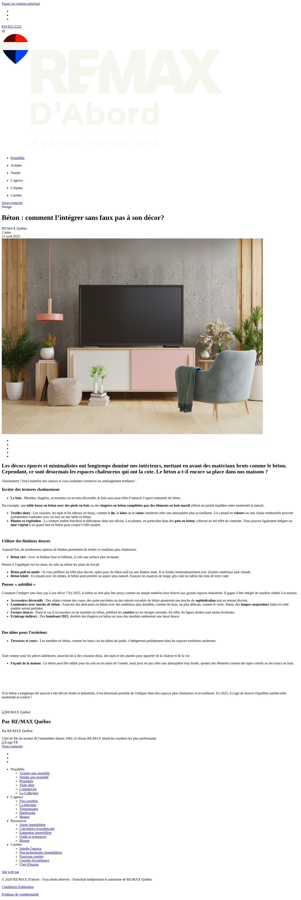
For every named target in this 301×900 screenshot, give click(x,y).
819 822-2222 (11, 26)
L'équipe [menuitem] (17, 188)
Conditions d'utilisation (18, 887)
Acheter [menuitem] (16, 165)
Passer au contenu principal (21, 4)
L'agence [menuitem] (17, 180)
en (3, 30)
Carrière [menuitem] (16, 195)
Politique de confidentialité (20, 894)
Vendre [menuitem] (15, 173)
